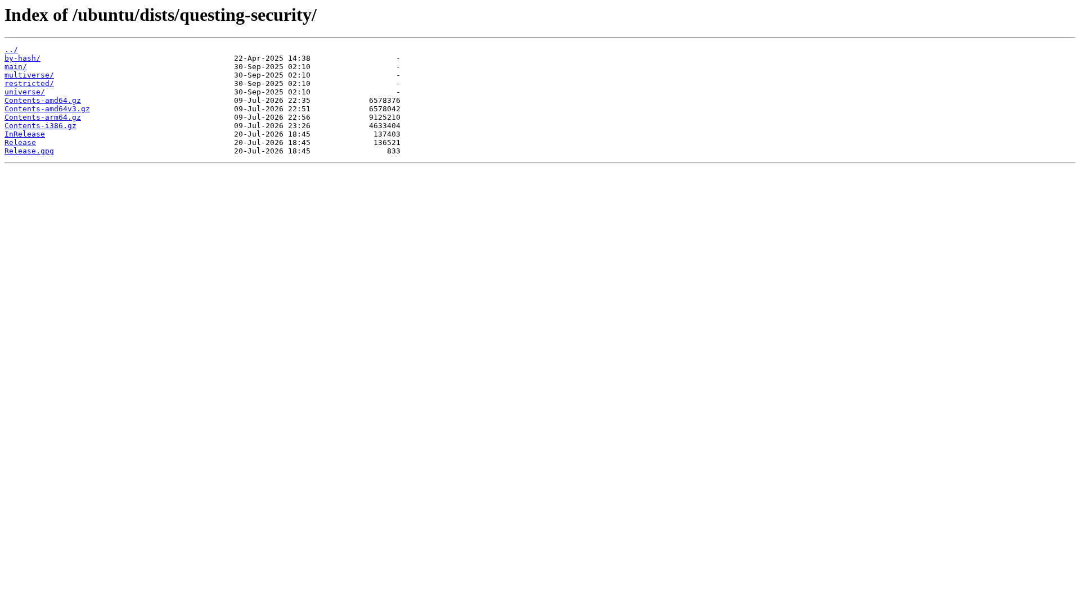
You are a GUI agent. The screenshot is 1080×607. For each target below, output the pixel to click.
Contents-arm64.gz (42, 117)
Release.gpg (29, 151)
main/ (15, 66)
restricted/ (29, 83)
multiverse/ (29, 75)
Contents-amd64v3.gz (47, 109)
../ (11, 50)
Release (20, 142)
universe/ (24, 92)
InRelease (24, 134)
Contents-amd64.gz (42, 100)
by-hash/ (22, 58)
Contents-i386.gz (40, 125)
